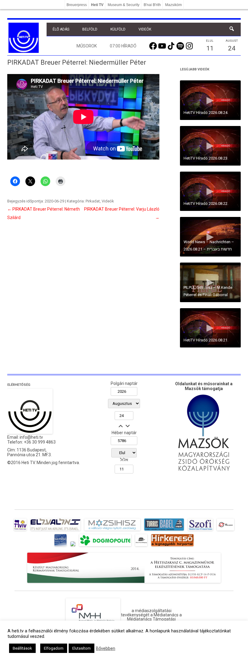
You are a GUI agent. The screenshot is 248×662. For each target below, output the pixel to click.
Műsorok (87, 46)
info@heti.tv (31, 437)
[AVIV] (20, 530)
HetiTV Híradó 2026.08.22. (206, 203)
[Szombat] (60, 546)
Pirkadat (93, 201)
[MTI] (225, 530)
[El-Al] (55, 530)
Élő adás (61, 29)
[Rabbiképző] (73, 546)
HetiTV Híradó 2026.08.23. (206, 158)
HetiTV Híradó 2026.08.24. (206, 112)
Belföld (89, 29)
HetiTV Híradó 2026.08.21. (206, 340)
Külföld (118, 29)
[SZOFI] (200, 530)
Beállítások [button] (22, 648)
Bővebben (105, 648)
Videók (145, 29)
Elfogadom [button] (54, 648)
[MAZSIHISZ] (112, 530)
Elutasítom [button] (81, 648)
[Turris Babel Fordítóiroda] (164, 530)
